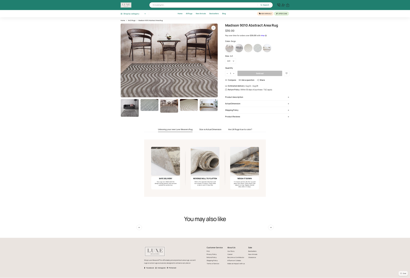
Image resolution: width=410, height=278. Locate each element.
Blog (224, 13)
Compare (232, 80)
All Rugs (189, 13)
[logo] (126, 5)
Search (266, 5)
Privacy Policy (212, 254)
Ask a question (248, 80)
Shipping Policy (212, 260)
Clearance (252, 257)
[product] (213, 28)
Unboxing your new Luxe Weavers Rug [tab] (175, 129)
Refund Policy (212, 257)
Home (180, 13)
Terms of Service (213, 263)
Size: (229, 56)
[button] (270, 227)
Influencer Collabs (234, 260)
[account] (283, 5)
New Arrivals (201, 13)
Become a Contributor (235, 257)
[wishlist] (286, 73)
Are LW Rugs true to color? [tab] (240, 129)
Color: (230, 41)
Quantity (229, 68)
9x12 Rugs (131, 20)
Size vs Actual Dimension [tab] (210, 129)
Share (262, 80)
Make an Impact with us (236, 263)
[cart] (287, 5)
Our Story (230, 251)
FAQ (208, 251)
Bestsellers (214, 13)
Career (230, 254)
